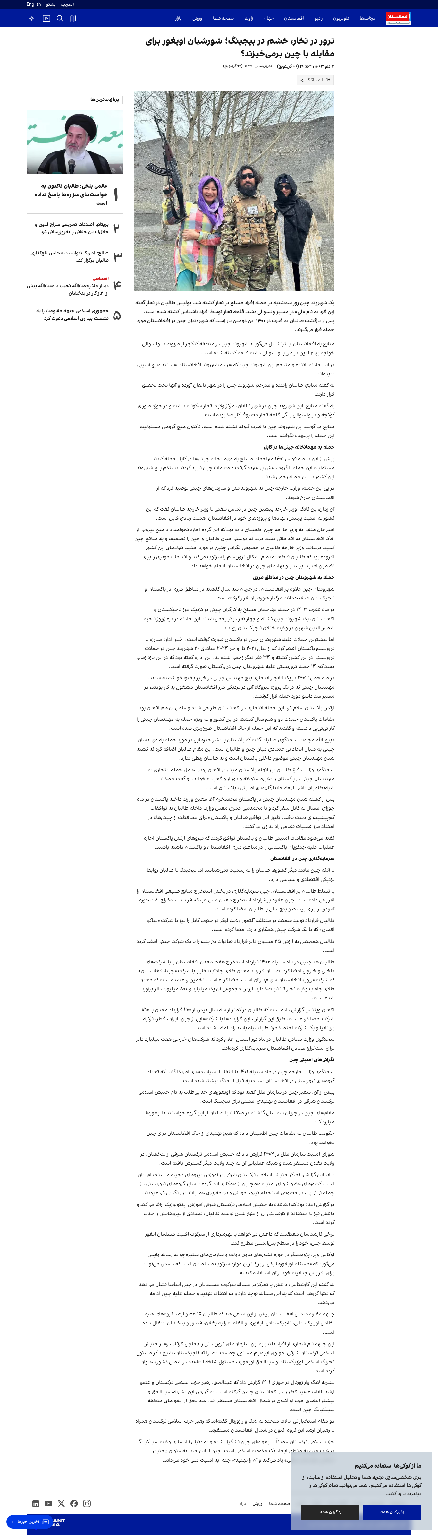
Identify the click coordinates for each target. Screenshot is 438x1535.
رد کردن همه (330, 1512)
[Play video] (46, 18)
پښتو (51, 4)
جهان (269, 18)
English (34, 4)
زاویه (248, 18)
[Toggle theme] (32, 18)
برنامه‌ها (367, 18)
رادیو (319, 18)
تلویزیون (341, 18)
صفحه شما (223, 18)
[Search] (60, 18)
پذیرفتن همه (392, 1512)
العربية (67, 4)
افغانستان (294, 18)
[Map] (73, 18)
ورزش (197, 18)
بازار (178, 18)
